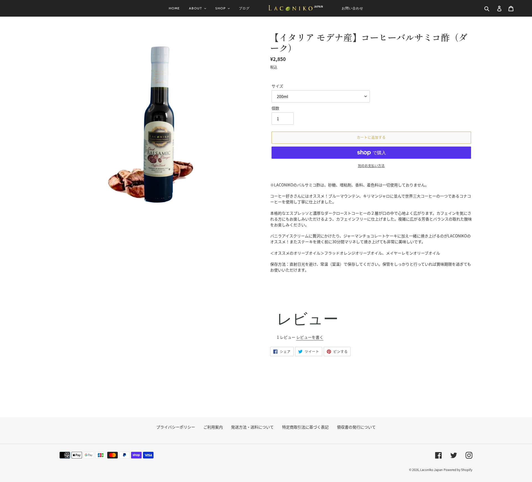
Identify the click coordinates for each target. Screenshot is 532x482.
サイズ (277, 86)
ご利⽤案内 (213, 427)
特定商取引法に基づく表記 (305, 427)
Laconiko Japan (431, 469)
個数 (275, 108)
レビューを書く (309, 337)
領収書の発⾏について (356, 427)
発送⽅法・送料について (252, 427)
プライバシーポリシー (175, 427)
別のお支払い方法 (371, 165)
